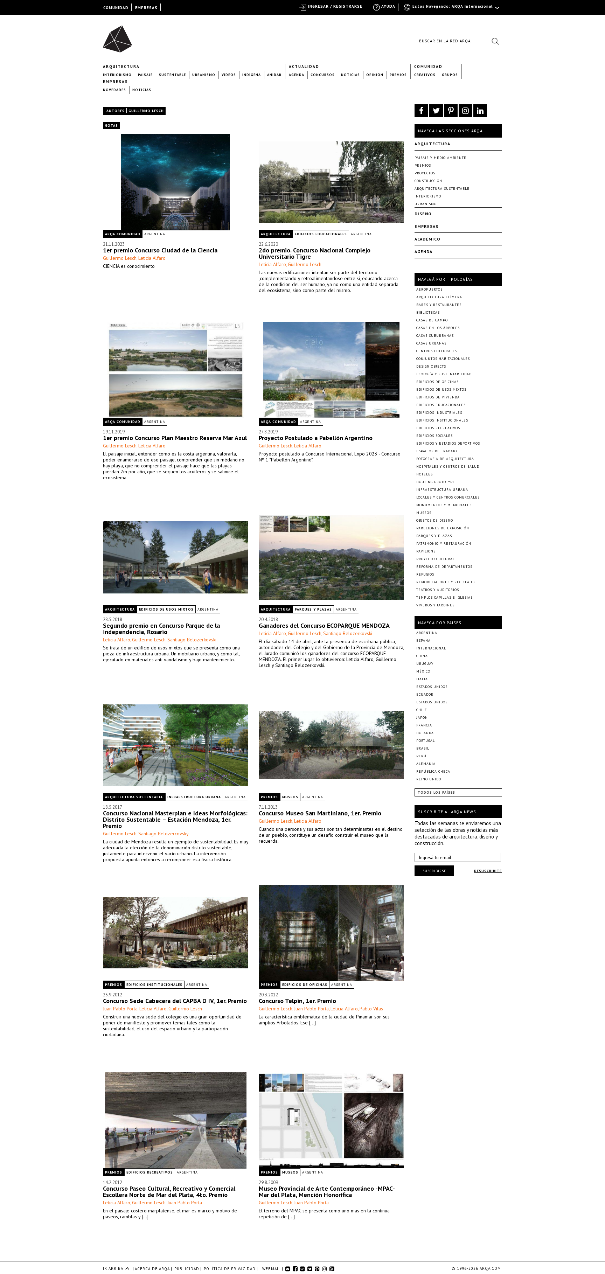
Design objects (431, 366)
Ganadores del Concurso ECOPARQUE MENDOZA (324, 625)
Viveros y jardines (435, 605)
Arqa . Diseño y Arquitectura (119, 35)
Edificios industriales (439, 412)
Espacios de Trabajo (436, 451)
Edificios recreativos (149, 1172)
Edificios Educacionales (321, 234)
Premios (398, 74)
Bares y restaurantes (438, 304)
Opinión (374, 74)
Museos (290, 797)
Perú (421, 756)
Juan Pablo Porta (120, 1008)
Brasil (422, 748)
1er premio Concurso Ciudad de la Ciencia (160, 250)
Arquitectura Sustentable (134, 797)
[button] (495, 41)
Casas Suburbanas (435, 335)
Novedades (114, 90)
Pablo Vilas (371, 1008)
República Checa (433, 771)
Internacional (431, 648)
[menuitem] (452, 9)
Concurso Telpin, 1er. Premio (297, 1001)
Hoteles (424, 474)
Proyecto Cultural (435, 559)
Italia (422, 679)
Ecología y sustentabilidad (444, 374)
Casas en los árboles (438, 328)
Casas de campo (432, 320)
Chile (421, 710)
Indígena (251, 74)
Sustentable (172, 74)
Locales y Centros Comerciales (448, 497)
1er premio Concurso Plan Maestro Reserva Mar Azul (175, 438)
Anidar (274, 74)
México (423, 671)
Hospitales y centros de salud (447, 466)
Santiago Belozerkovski (191, 639)
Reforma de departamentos (444, 566)
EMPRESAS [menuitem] (146, 7)
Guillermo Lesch (120, 258)
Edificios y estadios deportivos (448, 443)
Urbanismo (203, 74)
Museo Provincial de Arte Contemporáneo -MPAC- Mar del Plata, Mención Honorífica (327, 1191)
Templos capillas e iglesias (444, 597)
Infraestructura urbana (194, 797)
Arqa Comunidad (122, 234)
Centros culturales (436, 351)
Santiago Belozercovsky (163, 833)
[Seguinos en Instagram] (465, 110)
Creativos (425, 74)
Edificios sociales (434, 435)
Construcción (428, 181)
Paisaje (145, 74)
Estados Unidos (431, 686)
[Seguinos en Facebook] (421, 110)
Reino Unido (428, 779)
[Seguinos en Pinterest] (451, 110)
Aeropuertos (429, 289)
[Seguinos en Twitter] (436, 110)
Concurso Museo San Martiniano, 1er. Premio (320, 813)
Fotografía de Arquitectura (445, 459)
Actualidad (304, 66)
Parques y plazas (313, 609)
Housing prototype (435, 482)
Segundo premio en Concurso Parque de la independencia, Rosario (161, 628)
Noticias (350, 74)
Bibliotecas (428, 312)
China (422, 656)
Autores (115, 111)
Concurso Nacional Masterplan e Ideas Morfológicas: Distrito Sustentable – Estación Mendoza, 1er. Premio (175, 819)
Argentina (154, 234)
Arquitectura (121, 66)
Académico (427, 239)
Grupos (450, 74)
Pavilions (426, 551)
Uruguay (424, 663)
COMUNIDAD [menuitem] (115, 7)
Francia (424, 725)
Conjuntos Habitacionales (443, 358)
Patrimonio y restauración (443, 543)
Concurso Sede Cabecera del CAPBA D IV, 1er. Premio (175, 1001)
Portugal (425, 740)
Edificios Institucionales (154, 984)
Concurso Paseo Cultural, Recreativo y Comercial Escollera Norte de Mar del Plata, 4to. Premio (169, 1191)
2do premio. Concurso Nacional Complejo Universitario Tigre (314, 253)
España (423, 640)
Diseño (423, 213)
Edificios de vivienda (438, 397)
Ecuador (424, 694)
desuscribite (488, 871)
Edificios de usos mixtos (166, 609)
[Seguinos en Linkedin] (480, 110)
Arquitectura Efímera (439, 297)
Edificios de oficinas (304, 984)
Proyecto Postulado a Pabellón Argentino (316, 438)
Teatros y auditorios (437, 589)
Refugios (425, 574)
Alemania (426, 763)
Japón (422, 717)
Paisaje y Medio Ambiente (440, 157)
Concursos (323, 74)
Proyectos (425, 173)
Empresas (115, 81)
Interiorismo (117, 74)
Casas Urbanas (431, 343)
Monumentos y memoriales (444, 505)
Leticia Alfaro (152, 258)
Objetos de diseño (434, 520)
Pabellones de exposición (442, 528)
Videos (229, 74)
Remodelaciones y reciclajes (445, 582)
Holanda (425, 733)
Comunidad (428, 66)
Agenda (296, 74)
